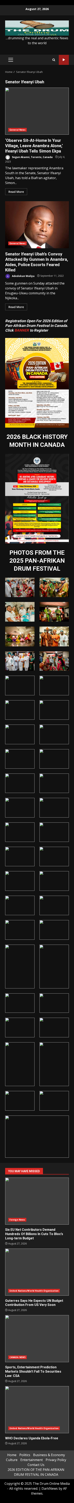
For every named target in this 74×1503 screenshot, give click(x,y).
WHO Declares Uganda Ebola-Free (37, 1409)
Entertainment (31, 1460)
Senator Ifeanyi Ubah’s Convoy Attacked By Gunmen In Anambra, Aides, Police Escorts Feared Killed (37, 224)
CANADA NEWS (17, 1357)
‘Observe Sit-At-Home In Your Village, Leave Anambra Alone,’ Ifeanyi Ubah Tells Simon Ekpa (37, 111)
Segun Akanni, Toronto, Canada (32, 157)
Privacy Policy (56, 1460)
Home (11, 1455)
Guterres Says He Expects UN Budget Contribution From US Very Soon (37, 1272)
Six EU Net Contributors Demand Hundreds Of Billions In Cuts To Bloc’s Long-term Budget (37, 1201)
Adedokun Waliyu (23, 276)
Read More (16, 192)
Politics (24, 1455)
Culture (11, 1460)
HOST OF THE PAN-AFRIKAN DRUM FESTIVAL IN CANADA (64, 60)
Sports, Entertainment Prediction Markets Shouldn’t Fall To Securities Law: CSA (37, 1338)
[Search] (53, 60)
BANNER (21, 330)
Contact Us (36, 1464)
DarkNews (50, 1488)
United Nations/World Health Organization (34, 1290)
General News (17, 129)
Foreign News (17, 1219)
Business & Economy (49, 1455)
